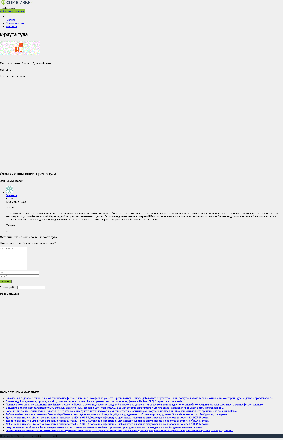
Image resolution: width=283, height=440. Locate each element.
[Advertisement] (88, 124)
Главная (10, 19)
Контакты (11, 26)
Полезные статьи (16, 23)
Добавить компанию (12, 11)
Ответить (11, 195)
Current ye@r (8, 287)
